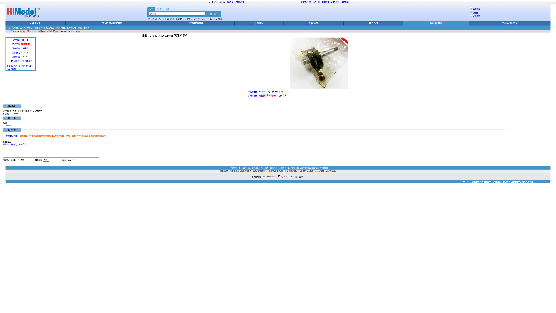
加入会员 (282, 95)
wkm (215, 19)
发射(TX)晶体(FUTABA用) (181, 19)
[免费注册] (240, 2)
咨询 (337, 2)
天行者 (200, 19)
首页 (15, 31)
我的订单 (316, 2)
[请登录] (230, 2)
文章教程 (476, 16)
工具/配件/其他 (509, 23)
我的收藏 (325, 2)
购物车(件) (306, 2)
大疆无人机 (35, 23)
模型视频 (476, 9)
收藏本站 (345, 2)
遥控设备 (313, 23)
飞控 (194, 19)
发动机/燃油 (436, 23)
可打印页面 (14, 61)
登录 (263, 95)
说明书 (476, 13)
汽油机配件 (11, 69)
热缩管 (166, 19)
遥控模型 (259, 23)
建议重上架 (279, 92)
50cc (206, 19)
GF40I (31, 66)
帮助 (333, 2)
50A (152, 19)
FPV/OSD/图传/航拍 (111, 23)
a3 (156, 19)
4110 (220, 19)
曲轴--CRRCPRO (20, 66)
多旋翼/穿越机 (196, 23)
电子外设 (373, 23)
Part (160, 19)
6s (211, 19)
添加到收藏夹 (26, 61)
